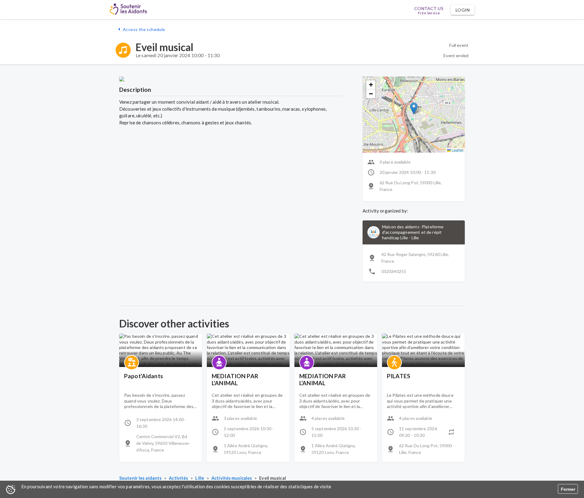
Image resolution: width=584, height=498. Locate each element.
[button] (462, 10)
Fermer (568, 489)
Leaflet (457, 150)
